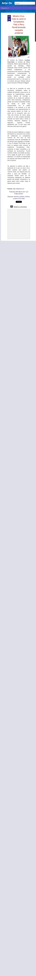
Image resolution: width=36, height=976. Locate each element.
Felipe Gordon (18, 194)
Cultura (27, 196)
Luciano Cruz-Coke (19, 198)
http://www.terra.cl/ (18, 189)
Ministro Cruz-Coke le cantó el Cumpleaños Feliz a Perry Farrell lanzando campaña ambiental (19, 24)
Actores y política (19, 196)
